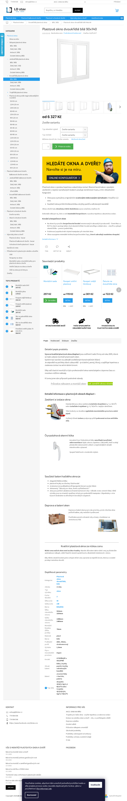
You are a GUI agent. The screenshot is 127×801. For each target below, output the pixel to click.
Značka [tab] (74, 341)
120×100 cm (14, 138)
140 (58, 604)
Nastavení (31, 795)
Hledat (78, 10)
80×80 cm (13, 131)
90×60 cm (13, 121)
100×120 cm (14, 151)
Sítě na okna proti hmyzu (18, 270)
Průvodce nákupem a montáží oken (68, 383)
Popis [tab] (46, 341)
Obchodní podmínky (73, 730)
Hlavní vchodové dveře (17, 218)
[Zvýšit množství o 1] (51, 145)
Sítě (10, 254)
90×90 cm (13, 124)
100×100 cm (14, 108)
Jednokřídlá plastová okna (19, 59)
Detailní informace (49, 239)
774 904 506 (13, 716)
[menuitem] (11, 18)
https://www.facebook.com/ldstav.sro (23, 723)
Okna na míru (14, 39)
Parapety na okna (15, 258)
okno (59, 591)
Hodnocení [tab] (55, 341)
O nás (68, 740)
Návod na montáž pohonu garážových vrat (21, 758)
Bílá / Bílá (13, 46)
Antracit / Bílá (15, 52)
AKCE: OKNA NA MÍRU (61, 2)
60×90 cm (13, 134)
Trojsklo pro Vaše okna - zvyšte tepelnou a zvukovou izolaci (88, 715)
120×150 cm (14, 141)
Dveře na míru (14, 214)
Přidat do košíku (64, 146)
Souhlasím (95, 784)
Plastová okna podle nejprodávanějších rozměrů (24, 97)
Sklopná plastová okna (17, 42)
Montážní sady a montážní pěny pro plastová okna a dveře (22, 262)
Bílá (64, 306)
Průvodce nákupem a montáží (77, 727)
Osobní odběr (71, 724)
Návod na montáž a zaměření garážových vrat (22, 763)
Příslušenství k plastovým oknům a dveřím (22, 251)
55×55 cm (13, 148)
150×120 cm (14, 144)
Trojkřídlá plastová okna (18, 92)
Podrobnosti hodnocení (72, 33)
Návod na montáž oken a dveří (17, 752)
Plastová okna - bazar (17, 238)
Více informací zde (44, 788)
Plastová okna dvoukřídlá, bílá (61, 580)
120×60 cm (14, 161)
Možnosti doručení (78, 139)
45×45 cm (13, 128)
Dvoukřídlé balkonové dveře (19, 194)
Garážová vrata (12, 248)
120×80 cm (14, 164)
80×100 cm (14, 154)
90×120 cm (14, 118)
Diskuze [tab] (65, 341)
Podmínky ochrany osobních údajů (78, 737)
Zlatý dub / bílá (15, 66)
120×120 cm (14, 104)
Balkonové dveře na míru (18, 174)
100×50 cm (14, 158)
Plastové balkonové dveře (17, 171)
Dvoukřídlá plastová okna (18, 76)
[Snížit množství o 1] (51, 147)
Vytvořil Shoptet (115, 796)
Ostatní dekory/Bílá (17, 56)
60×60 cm (13, 111)
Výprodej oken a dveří (15, 234)
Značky (9, 273)
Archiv (11, 787)
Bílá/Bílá (60, 607)
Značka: (90, 33)
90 (57, 601)
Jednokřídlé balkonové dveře (20, 178)
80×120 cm (14, 168)
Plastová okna (12, 36)
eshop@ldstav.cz (15, 712)
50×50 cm (13, 101)
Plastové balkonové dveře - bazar (21, 241)
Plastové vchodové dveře (16, 211)
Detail (68, 300)
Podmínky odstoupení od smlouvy (78, 734)
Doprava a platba (72, 721)
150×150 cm (14, 114)
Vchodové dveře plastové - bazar (21, 244)
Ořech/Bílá (14, 191)
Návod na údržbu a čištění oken (17, 769)
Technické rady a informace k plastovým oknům (23, 775)
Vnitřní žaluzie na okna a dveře (20, 266)
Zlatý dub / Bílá (15, 49)
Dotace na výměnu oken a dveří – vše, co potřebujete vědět (88, 718)
